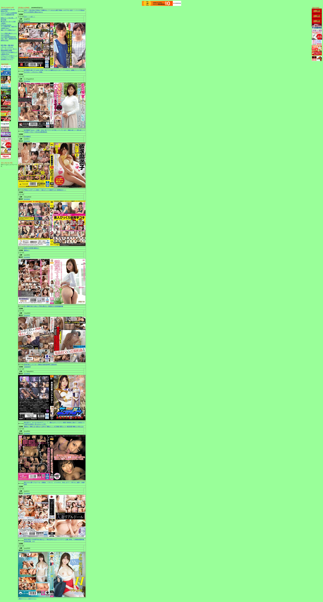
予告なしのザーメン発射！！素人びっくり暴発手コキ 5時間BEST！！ (45, 190)
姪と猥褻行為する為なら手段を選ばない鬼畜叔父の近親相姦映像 (43, 306)
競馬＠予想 (4, 11)
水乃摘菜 (56, 426)
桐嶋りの (75, 426)
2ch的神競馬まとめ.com (8, 9)
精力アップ (14, 56)
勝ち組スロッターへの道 (8, 21)
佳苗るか (38, 426)
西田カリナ (63, 426)
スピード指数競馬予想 (7, 14)
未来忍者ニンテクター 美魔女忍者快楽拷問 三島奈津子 (40, 364)
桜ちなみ (81, 426)
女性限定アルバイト (7, 59)
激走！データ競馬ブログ (8, 30)
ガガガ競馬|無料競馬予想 (8, 37)
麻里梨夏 (69, 426)
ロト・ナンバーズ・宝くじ (9, 49)
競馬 (2, 45)
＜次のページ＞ (32, 598)
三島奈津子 (27, 367)
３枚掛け (3, 23)
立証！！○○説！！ (29, 16)
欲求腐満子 (27, 136)
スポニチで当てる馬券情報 (9, 13)
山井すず (44, 426)
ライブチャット (5, 57)
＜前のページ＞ (22, 598)
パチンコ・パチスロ (7, 47)
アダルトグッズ (5, 56)
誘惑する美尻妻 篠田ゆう (31, 248)
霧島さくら (50, 426)
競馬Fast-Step (4, 40)
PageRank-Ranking (6, 25)
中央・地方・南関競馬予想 (9, 38)
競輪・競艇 (7, 45)
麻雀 (12, 45)
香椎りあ (32, 426)
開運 (10, 50)
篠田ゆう (26, 250)
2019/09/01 (27, 21)
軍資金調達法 (5, 50)
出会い (13, 57)
